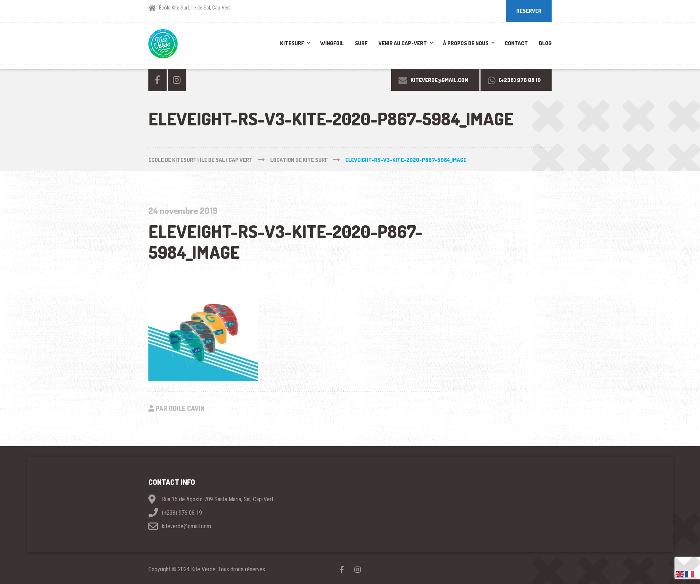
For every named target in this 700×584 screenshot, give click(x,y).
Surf (361, 43)
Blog (545, 43)
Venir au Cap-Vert (402, 43)
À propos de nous (466, 43)
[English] (680, 573)
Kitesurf (292, 43)
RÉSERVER (528, 10)
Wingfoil (332, 43)
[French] (690, 573)
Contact (516, 43)
